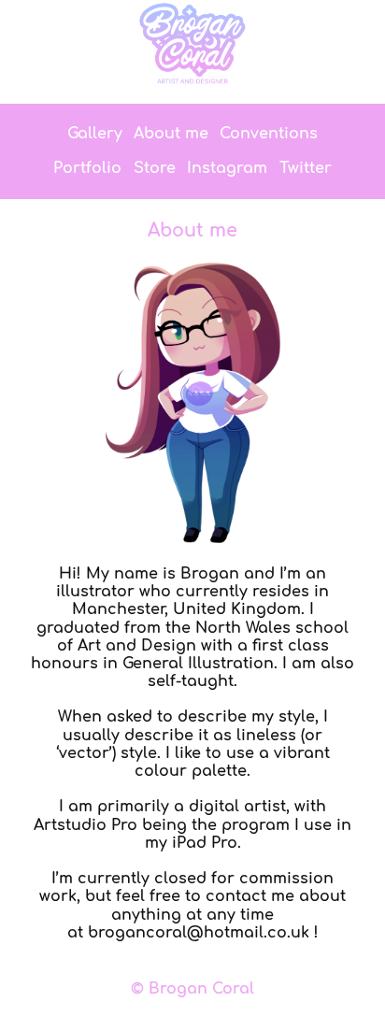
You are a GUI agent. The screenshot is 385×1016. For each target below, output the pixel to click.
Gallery (94, 133)
